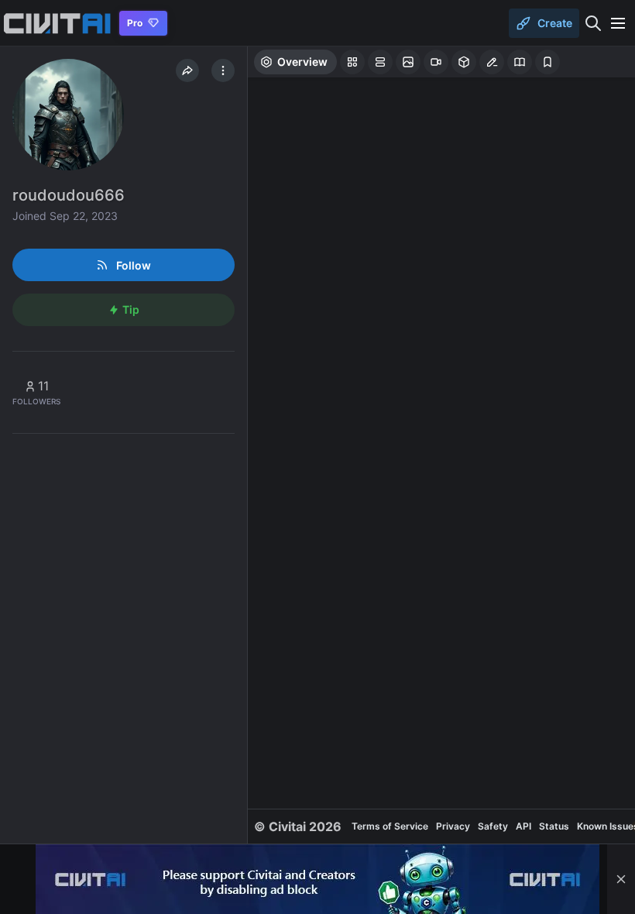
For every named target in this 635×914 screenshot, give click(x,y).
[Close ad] (621, 879)
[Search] (593, 23)
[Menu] (618, 23)
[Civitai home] (57, 23)
